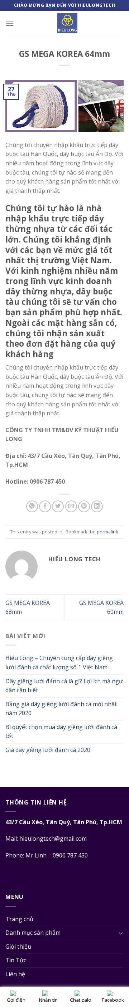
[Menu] (9, 23)
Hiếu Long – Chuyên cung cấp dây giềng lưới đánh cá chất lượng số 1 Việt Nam (59, 662)
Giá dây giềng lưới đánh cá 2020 (47, 750)
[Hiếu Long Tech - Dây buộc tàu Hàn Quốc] (67, 23)
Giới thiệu (18, 946)
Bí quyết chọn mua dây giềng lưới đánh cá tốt (61, 731)
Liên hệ (15, 974)
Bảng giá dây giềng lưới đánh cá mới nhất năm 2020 (61, 708)
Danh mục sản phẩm (33, 933)
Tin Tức (15, 960)
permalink (107, 531)
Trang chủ (19, 919)
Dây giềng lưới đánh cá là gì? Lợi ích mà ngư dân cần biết (64, 685)
